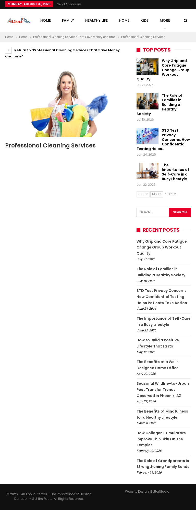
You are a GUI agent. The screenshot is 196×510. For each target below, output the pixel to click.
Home (45, 20)
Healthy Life (96, 20)
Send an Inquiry (69, 4)
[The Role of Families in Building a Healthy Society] (147, 101)
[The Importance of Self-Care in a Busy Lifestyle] (147, 171)
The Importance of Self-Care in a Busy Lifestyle (175, 172)
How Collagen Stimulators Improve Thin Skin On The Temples (161, 439)
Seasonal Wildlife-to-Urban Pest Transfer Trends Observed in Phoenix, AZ (163, 389)
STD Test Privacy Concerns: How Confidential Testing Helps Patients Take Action (162, 296)
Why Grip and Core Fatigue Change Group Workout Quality (163, 70)
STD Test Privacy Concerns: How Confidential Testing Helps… (163, 139)
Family (68, 20)
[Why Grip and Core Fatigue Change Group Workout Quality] (147, 66)
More (165, 20)
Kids (145, 20)
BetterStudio (159, 491)
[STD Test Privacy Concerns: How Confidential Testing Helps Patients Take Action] (147, 136)
